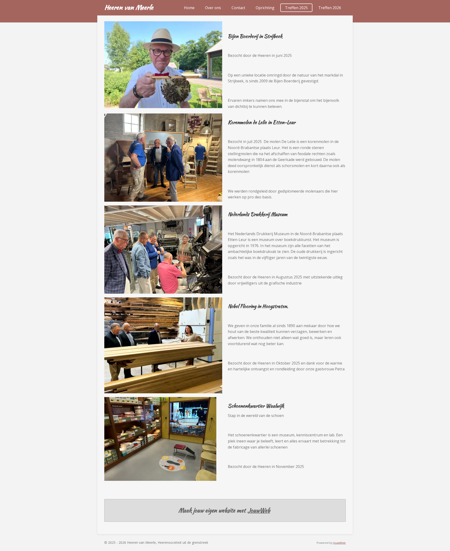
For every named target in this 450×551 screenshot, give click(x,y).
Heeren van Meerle (128, 7)
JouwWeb (259, 510)
